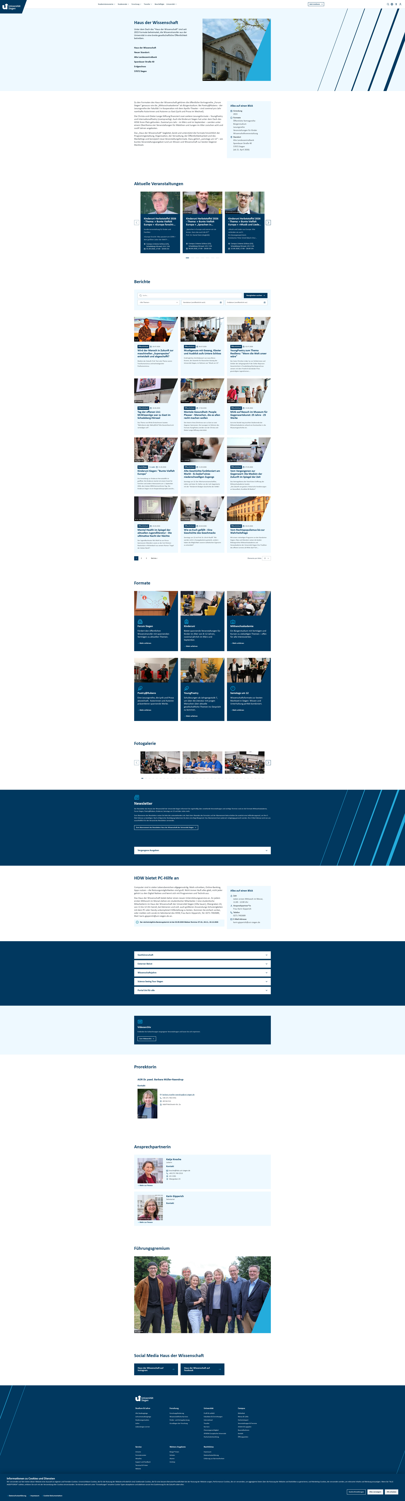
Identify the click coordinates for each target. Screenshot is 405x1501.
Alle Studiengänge (141, 1413)
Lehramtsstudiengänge (143, 1417)
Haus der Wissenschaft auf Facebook (197, 1369)
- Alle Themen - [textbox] (144, 302)
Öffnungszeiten (243, 1437)
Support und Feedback (143, 1462)
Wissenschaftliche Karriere (179, 1417)
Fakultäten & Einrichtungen (213, 1417)
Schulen (172, 1455)
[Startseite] (144, 1398)
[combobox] (159, 302)
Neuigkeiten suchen (254, 295)
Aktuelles (138, 1459)
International (208, 1420)
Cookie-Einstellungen (356, 1492)
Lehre (137, 1423)
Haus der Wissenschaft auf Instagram (150, 1369)
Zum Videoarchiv (145, 1039)
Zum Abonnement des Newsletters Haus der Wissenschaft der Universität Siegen (165, 827)
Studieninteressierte (105, 4)
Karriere (206, 1427)
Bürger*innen (174, 1452)
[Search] (388, 4)
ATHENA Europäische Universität (215, 1433)
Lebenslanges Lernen (142, 1427)
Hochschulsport (243, 1420)
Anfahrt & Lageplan (244, 1427)
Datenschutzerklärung (17, 1496)
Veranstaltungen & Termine (247, 1423)
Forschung (135, 4)
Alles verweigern (375, 1492)
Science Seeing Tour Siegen (150, 981)
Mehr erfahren (145, 643)
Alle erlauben (391, 1492)
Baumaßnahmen (243, 1430)
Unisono (138, 1452)
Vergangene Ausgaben (148, 850)
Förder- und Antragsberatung (180, 1420)
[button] (396, 4)
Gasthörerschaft (145, 955)
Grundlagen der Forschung (179, 1423)
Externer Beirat (145, 964)
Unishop (172, 1462)
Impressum (34, 1496)
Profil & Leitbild (209, 1413)
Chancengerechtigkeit (211, 1430)
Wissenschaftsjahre (147, 973)
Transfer (147, 4)
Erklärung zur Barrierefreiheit (214, 1459)
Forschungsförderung (177, 1413)
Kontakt (240, 1433)
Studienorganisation (142, 1420)
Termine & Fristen (141, 1465)
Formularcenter (140, 1455)
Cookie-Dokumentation (53, 1496)
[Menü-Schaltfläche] (400, 4)
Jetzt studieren (314, 4)
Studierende (122, 4)
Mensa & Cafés (243, 1417)
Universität (170, 4)
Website (138, 1469)
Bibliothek (241, 1413)
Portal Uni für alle (146, 990)
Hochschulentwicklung (211, 1437)
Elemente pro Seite (254, 558)
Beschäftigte (159, 4)
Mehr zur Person (146, 1185)
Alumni (172, 1459)
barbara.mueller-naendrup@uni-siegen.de (178, 1095)
